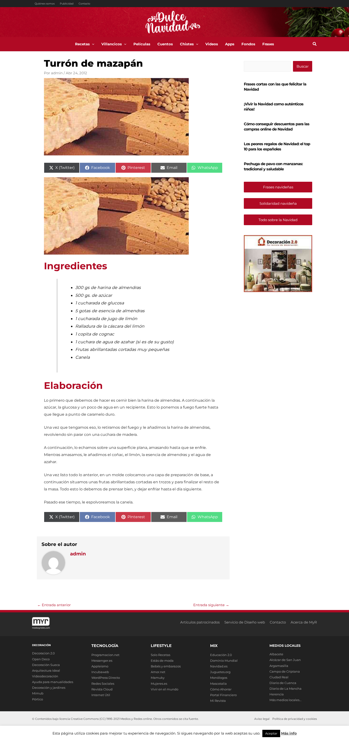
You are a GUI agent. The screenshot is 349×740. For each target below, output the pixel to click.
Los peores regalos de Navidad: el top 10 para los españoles (277, 146)
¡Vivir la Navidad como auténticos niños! (273, 107)
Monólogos (218, 677)
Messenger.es (101, 660)
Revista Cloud (102, 689)
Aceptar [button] (271, 733)
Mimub (37, 693)
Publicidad (66, 3)
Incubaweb (100, 672)
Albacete (276, 654)
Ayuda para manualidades (52, 682)
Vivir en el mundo (164, 689)
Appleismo (99, 666)
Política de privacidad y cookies (294, 719)
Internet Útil (100, 695)
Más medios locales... (285, 700)
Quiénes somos (45, 3)
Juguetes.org (220, 672)
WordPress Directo (105, 677)
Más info (289, 733)
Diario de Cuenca (282, 683)
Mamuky (158, 677)
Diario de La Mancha (285, 688)
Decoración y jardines (48, 687)
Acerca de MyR (304, 622)
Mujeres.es (159, 683)
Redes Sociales (102, 683)
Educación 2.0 (221, 655)
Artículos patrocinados (200, 622)
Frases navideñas (278, 187)
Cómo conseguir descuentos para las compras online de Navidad (276, 126)
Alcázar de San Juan (285, 660)
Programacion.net (105, 655)
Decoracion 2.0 (43, 653)
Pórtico (37, 699)
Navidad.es (218, 666)
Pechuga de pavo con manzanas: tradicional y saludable (273, 166)
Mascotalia (218, 683)
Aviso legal (261, 719)
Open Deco (41, 659)
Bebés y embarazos (166, 666)
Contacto (84, 3)
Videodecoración (45, 676)
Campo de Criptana (284, 671)
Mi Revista (218, 701)
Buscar (303, 66)
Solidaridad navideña (278, 203)
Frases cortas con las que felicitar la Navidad (275, 87)
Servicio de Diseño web (244, 622)
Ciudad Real (278, 677)
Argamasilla (278, 666)
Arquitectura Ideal (46, 670)
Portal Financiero (223, 695)
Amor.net (158, 672)
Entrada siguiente (211, 605)
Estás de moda (162, 660)
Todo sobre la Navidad (278, 220)
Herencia (276, 694)
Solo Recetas (160, 655)
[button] (92, 44)
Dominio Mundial (224, 660)
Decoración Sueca (46, 665)
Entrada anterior (54, 605)
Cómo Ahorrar (220, 689)
